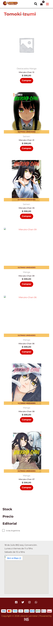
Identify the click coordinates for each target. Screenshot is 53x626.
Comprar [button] (26, 80)
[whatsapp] (36, 602)
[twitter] (23, 602)
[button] (35, 4)
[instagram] (29, 602)
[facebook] (16, 602)
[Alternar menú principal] (47, 4)
